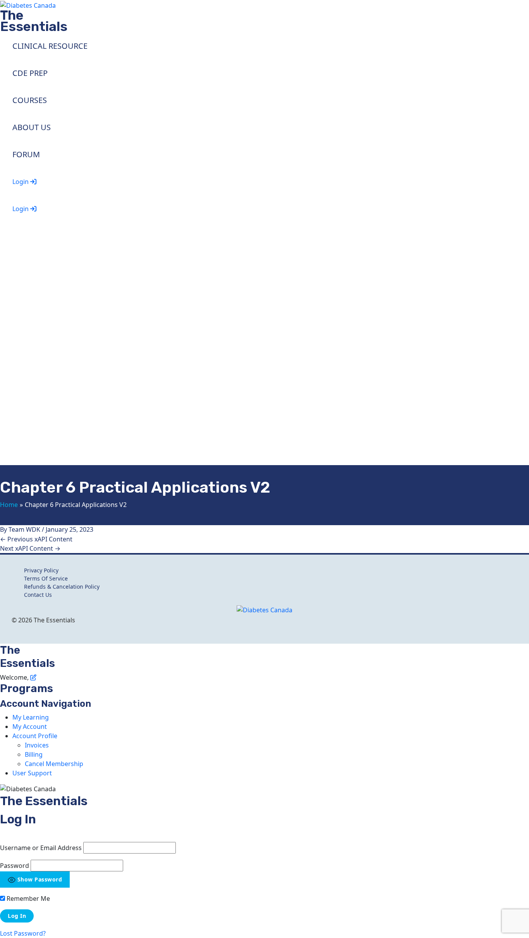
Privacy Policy (41, 570)
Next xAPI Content (30, 548)
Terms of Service (46, 578)
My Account (29, 726)
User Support (32, 773)
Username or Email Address (41, 848)
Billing (34, 754)
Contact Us (38, 594)
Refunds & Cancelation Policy (62, 586)
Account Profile (34, 736)
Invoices (37, 745)
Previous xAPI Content (36, 539)
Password (14, 865)
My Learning (30, 717)
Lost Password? (23, 933)
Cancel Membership (54, 763)
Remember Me (27, 898)
